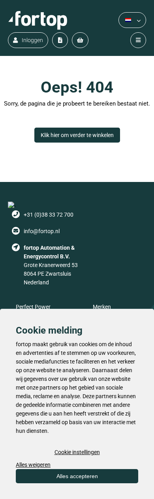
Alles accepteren (77, 476)
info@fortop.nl (42, 231)
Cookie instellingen (77, 452)
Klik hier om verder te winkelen (77, 135)
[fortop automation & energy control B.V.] (37, 20)
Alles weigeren (33, 465)
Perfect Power (33, 307)
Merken (102, 307)
